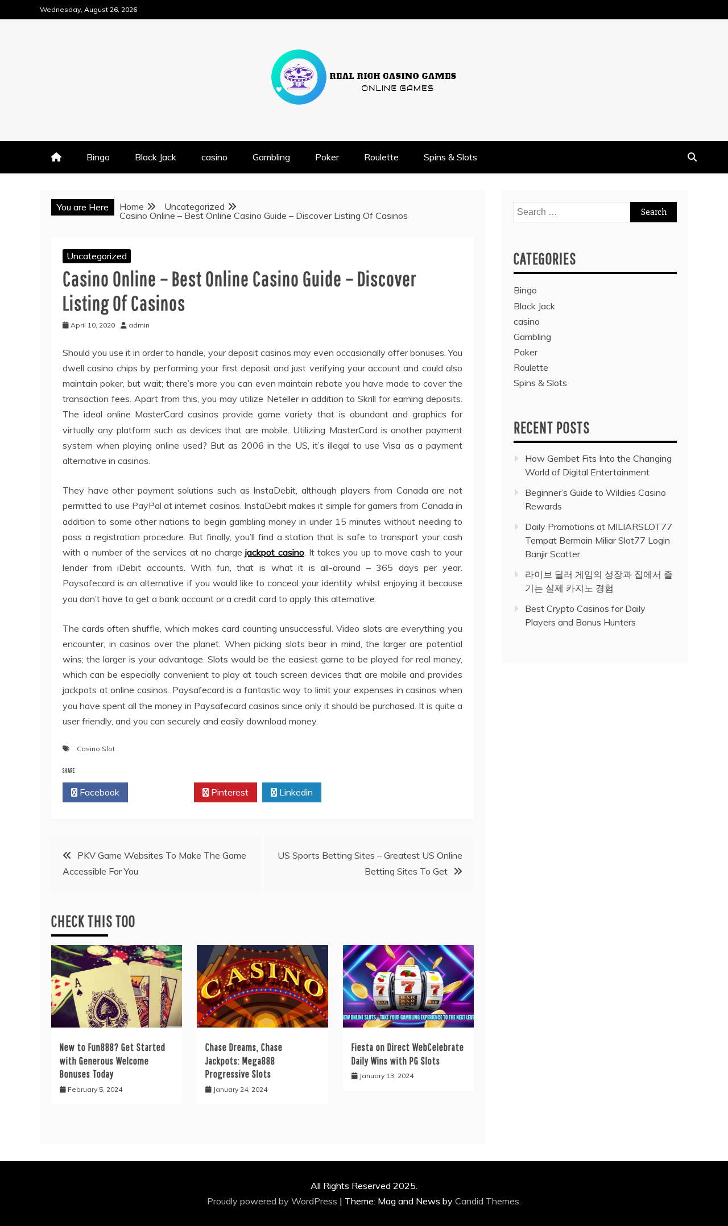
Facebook (98, 792)
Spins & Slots (450, 157)
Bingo (98, 157)
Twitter (164, 792)
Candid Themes (487, 1201)
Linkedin (295, 792)
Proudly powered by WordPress (273, 1201)
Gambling (271, 157)
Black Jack (155, 157)
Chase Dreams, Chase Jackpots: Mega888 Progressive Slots (244, 1060)
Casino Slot (96, 748)
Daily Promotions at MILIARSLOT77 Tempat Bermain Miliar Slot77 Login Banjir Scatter (598, 540)
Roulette (381, 157)
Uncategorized (97, 256)
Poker (327, 157)
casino (214, 157)
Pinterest (229, 792)
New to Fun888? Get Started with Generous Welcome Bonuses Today (113, 1060)
